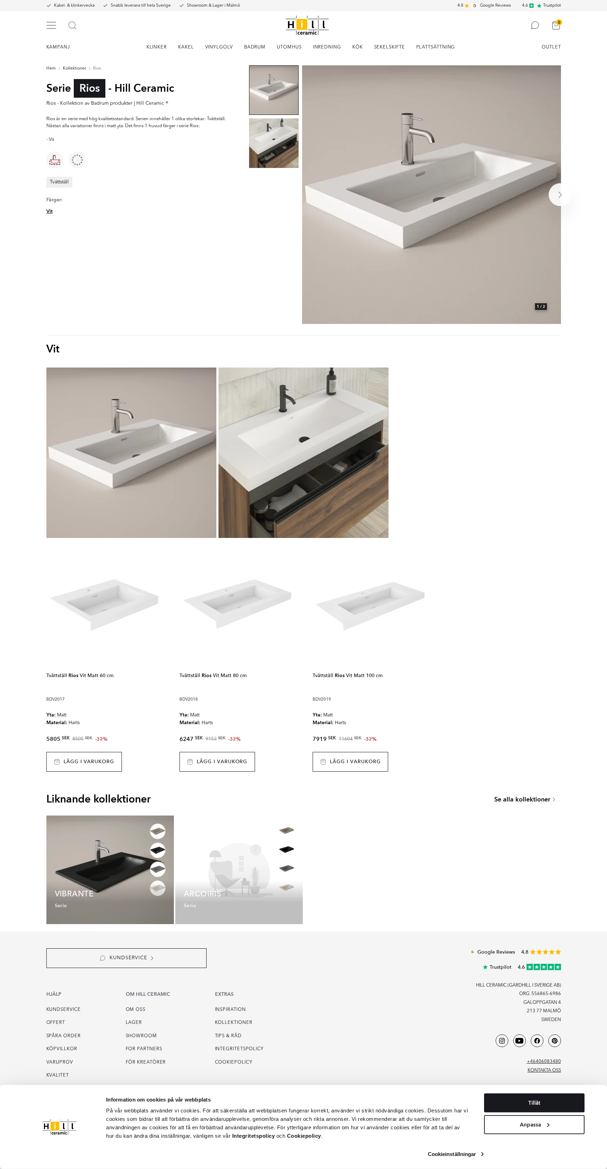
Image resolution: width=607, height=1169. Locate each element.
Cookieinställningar (452, 1154)
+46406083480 (544, 1061)
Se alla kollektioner (522, 799)
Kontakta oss (544, 1070)
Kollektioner (74, 68)
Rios (97, 68)
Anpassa (530, 1124)
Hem (51, 68)
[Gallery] (431, 194)
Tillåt (534, 1102)
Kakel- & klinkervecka (74, 6)
